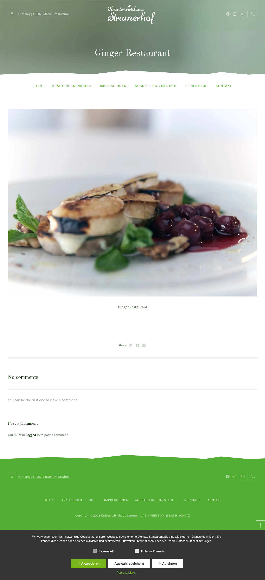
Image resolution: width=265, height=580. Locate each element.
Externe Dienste (153, 551)
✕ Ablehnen (168, 563)
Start (38, 86)
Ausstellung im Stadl (156, 86)
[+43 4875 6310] (253, 14)
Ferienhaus (196, 86)
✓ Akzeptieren (89, 563)
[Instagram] (234, 14)
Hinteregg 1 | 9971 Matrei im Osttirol (43, 14)
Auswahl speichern (129, 563)
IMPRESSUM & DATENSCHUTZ (168, 515)
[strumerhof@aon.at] (243, 14)
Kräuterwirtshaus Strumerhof (122, 515)
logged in (33, 435)
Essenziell (106, 551)
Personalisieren (126, 572)
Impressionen (113, 86)
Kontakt (224, 86)
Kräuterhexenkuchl (72, 86)
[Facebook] (228, 14)
